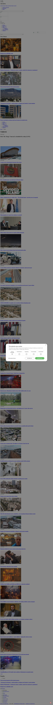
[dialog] (26, 352)
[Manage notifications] (50, 703)
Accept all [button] (39, 358)
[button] (12, 358)
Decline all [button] (29, 358)
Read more (27, 349)
